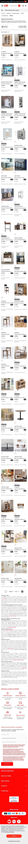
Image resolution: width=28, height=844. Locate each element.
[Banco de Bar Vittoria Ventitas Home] (20, 170)
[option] (14, 1)
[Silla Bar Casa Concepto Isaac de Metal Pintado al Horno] (7, 232)
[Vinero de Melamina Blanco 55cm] (20, 76)
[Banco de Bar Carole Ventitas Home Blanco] (7, 170)
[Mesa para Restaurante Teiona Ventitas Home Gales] (20, 420)
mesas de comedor (10, 648)
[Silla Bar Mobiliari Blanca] (20, 327)
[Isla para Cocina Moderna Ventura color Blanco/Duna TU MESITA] (20, 358)
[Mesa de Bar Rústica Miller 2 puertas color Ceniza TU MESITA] (20, 264)
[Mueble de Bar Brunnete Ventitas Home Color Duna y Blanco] (7, 200)
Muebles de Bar (16, 13)
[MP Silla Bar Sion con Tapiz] (7, 295)
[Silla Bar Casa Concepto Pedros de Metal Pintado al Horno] (20, 200)
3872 (22, 13)
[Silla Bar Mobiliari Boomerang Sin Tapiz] (7, 358)
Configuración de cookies (14, 841)
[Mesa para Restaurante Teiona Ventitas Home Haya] (7, 481)
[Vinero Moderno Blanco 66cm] (7, 108)
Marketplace (5, 15)
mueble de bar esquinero (11, 627)
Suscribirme (7, 764)
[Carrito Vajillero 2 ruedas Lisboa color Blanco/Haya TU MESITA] (7, 390)
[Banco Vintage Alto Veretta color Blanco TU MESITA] (7, 139)
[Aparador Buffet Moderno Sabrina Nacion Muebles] (20, 232)
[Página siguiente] (22, 591)
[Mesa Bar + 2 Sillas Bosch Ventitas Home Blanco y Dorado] (7, 573)
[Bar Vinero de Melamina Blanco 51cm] (20, 108)
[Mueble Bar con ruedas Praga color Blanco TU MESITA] (20, 390)
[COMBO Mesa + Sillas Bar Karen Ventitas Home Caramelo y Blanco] (20, 573)
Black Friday (25, 668)
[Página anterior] (6, 591)
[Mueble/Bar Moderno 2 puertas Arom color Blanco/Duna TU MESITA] (20, 512)
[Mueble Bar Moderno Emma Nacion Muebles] (7, 264)
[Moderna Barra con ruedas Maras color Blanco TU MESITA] (7, 542)
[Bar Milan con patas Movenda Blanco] (20, 295)
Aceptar (14, 836)
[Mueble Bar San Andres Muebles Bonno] (20, 139)
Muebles (9, 13)
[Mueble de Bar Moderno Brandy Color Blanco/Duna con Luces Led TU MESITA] (20, 46)
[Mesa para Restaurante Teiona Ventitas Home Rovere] (7, 451)
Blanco (11, 15)
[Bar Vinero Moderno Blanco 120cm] (7, 76)
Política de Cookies (9, 832)
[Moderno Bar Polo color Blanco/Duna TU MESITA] (7, 512)
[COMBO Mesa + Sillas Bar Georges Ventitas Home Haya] (20, 542)
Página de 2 (13, 591)
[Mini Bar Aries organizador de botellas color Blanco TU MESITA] (7, 420)
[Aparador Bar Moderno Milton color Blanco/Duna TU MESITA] (20, 481)
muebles (4, 598)
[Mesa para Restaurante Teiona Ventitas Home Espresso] (20, 451)
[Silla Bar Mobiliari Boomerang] (7, 327)
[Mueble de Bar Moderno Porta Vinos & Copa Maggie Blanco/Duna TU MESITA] (7, 46)
